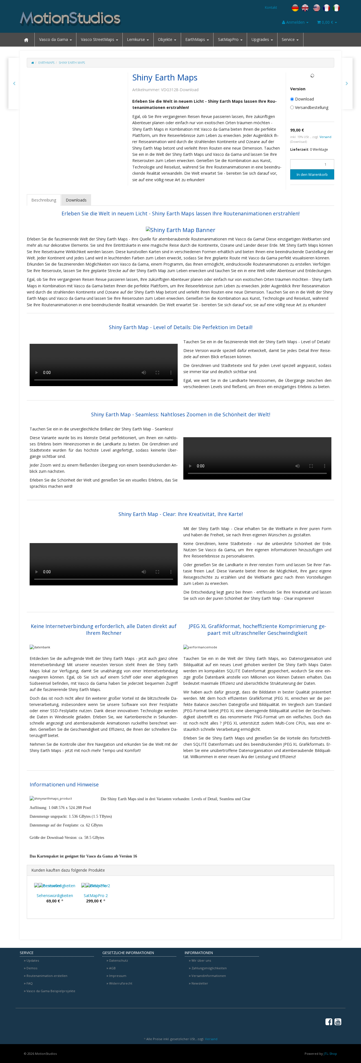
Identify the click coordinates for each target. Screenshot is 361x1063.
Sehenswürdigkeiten (55, 895)
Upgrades (261, 39)
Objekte (165, 39)
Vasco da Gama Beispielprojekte (51, 991)
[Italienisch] (336, 7)
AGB (112, 968)
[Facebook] (354, 60)
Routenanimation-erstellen (47, 976)
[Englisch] (310, 7)
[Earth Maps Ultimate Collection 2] (14, 83)
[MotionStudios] (70, 19)
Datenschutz (118, 960)
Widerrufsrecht (120, 983)
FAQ (30, 983)
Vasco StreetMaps (98, 39)
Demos (32, 968)
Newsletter (199, 983)
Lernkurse (136, 39)
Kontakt (271, 7)
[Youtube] (354, 72)
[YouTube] (337, 1021)
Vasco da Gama (54, 39)
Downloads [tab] (76, 200)
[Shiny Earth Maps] (347, 83)
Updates (33, 960)
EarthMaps (195, 39)
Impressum (117, 976)
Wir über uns (201, 960)
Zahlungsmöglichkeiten (209, 968)
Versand (325, 137)
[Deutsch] (295, 7)
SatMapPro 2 (96, 895)
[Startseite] (32, 63)
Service (289, 39)
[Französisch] (326, 7)
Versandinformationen (208, 976)
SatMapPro (229, 39)
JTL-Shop (330, 1053)
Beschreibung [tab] (43, 200)
